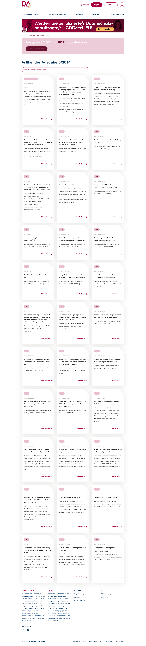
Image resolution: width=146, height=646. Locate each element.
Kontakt (111, 5)
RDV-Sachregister (107, 597)
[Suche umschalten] (122, 4)
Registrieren (84, 5)
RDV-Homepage (106, 594)
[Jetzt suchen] (86, 69)
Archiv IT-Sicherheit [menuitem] (117, 14)
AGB (101, 641)
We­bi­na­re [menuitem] (79, 14)
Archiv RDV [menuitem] (96, 14)
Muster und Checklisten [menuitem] (57, 14)
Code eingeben (79, 600)
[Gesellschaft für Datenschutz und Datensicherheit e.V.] (50, 590)
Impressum (76, 641)
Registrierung (79, 594)
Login (96, 5)
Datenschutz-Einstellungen (114, 641)
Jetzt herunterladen (36, 49)
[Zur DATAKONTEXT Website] (29, 590)
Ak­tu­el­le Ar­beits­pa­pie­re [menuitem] (30, 14)
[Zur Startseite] (26, 4)
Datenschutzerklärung (90, 641)
